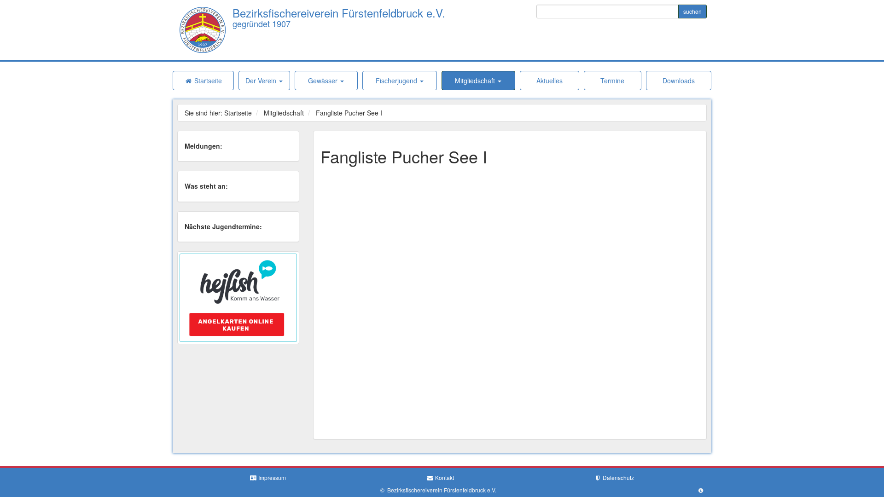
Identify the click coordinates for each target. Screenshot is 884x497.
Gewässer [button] (323, 80)
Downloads (679, 80)
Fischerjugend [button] (397, 80)
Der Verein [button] (261, 80)
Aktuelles (549, 80)
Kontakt (444, 477)
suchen (692, 11)
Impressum (271, 477)
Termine (612, 80)
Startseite (207, 80)
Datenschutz (617, 477)
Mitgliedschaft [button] (476, 80)
